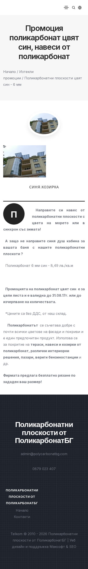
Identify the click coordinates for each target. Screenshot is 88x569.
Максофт (57, 546)
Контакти (22, 517)
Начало (9, 72)
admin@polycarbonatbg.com (44, 454)
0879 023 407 (44, 469)
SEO (72, 546)
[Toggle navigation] (66, 7)
